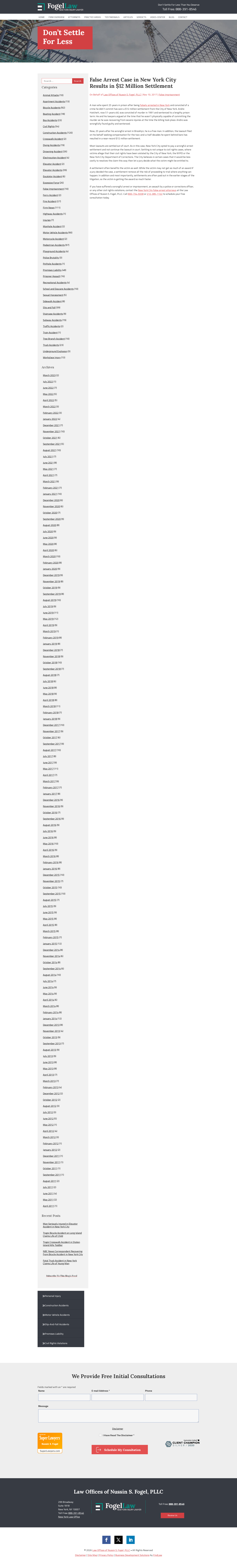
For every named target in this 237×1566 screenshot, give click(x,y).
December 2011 (51, 1156)
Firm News (48, 207)
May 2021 (48, 469)
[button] (234, 1546)
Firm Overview (56, 17)
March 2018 (49, 706)
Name (41, 1391)
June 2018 (48, 687)
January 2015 (50, 943)
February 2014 (51, 1012)
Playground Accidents (54, 251)
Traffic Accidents (51, 326)
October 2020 (50, 512)
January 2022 (50, 419)
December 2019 (51, 575)
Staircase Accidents (53, 313)
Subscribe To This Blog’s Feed (61, 1275)
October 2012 (50, 1099)
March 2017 (49, 781)
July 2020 (48, 531)
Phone (148, 1391)
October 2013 (50, 1037)
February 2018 (51, 712)
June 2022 (48, 387)
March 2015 (49, 931)
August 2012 (49, 1106)
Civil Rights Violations (56, 1343)
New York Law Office (69, 1517)
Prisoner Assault (51, 276)
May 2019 (48, 618)
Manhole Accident (52, 226)
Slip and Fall (49, 307)
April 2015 (48, 924)
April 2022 (48, 400)
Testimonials (112, 17)
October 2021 (50, 437)
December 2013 (51, 1024)
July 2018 (48, 681)
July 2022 (48, 381)
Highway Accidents (53, 213)
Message (43, 1406)
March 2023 (49, 375)
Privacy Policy (106, 1555)
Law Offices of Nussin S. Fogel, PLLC (122, 94)
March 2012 (49, 1137)
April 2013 (48, 1074)
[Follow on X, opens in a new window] (118, 1540)
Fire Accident (49, 201)
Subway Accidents (52, 320)
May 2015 (48, 918)
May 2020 (48, 543)
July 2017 (48, 756)
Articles (128, 17)
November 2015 (51, 881)
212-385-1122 (155, 194)
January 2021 (50, 493)
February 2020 (51, 562)
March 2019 (49, 631)
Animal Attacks (51, 95)
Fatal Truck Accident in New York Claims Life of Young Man (60, 1262)
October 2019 (50, 587)
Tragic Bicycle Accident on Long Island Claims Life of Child (62, 1234)
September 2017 (52, 743)
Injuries (47, 220)
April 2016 (48, 849)
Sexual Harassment (53, 295)
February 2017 (51, 787)
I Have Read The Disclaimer (118, 1435)
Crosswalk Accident (53, 138)
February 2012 (51, 1143)
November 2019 (51, 581)
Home (42, 17)
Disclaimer (117, 1429)
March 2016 (49, 856)
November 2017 (51, 731)
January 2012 (50, 1149)
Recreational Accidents (55, 282)
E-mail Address (101, 1391)
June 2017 (48, 762)
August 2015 (49, 899)
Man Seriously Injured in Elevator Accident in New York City (60, 1225)
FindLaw (157, 1555)
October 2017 (50, 737)
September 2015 (52, 893)
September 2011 (52, 1174)
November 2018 (51, 656)
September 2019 (52, 593)
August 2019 (49, 600)
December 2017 (51, 725)
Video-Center (157, 17)
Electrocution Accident (54, 157)
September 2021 (52, 443)
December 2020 (51, 500)
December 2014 (51, 949)
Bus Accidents (50, 120)
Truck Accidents (51, 345)
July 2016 (48, 831)
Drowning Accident (53, 151)
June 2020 (48, 537)
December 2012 (51, 1093)
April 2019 (48, 625)
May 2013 (48, 1068)
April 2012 (48, 1131)
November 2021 (51, 431)
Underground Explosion (55, 351)
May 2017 (48, 768)
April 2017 (48, 775)
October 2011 (50, 1168)
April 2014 (48, 999)
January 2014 (50, 1018)
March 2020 (49, 556)
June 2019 (48, 612)
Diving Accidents (51, 145)
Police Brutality (51, 257)
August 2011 (49, 1181)
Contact (182, 17)
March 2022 (49, 406)
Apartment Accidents (54, 101)
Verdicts (141, 17)
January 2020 (50, 568)
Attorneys (74, 17)
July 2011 (48, 1187)
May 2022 (48, 394)
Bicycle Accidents (51, 107)
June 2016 (48, 837)
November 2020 (51, 506)
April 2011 (48, 1206)
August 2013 (49, 1049)
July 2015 (48, 906)
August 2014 (49, 974)
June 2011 (48, 1193)
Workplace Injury (52, 357)
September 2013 (52, 1043)
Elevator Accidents (52, 170)
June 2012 (48, 1118)
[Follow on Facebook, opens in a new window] (106, 1540)
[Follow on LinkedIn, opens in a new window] (130, 1540)
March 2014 (49, 1006)
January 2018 (50, 718)
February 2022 (51, 412)
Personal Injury (53, 1296)
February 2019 (51, 637)
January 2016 (50, 868)
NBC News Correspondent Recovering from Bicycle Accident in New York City (63, 1253)
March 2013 (49, 1081)
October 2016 (50, 812)
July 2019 (48, 606)
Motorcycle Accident (53, 238)
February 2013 (51, 1087)
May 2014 (48, 993)
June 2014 (48, 987)
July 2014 (48, 981)
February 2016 (51, 862)
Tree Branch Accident (54, 338)
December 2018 (51, 650)
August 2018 (49, 675)
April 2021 (48, 475)
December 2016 (51, 799)
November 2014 (51, 956)
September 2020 (52, 519)
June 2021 (48, 462)
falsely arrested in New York (155, 105)
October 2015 (50, 887)
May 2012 (48, 1124)
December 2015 (51, 874)
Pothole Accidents (52, 263)
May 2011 (48, 1199)
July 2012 (48, 1112)
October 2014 (50, 962)
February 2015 (51, 937)
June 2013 (48, 1062)
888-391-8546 (186, 9)
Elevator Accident (52, 163)
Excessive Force (51, 182)
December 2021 (51, 425)
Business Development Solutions (132, 1555)
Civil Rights (49, 126)
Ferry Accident (50, 195)
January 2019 (50, 643)
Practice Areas (92, 17)
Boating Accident (51, 113)
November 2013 (51, 1031)
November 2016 (51, 806)
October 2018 (50, 662)
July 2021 (48, 456)
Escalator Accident (52, 176)
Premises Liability (52, 270)
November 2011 (51, 1162)
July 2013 (48, 1056)
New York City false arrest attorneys (157, 190)
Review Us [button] (172, 1515)
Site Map (92, 1555)
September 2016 (52, 818)
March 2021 (49, 481)
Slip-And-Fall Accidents (57, 1324)
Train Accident (50, 332)
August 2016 (49, 825)
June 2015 (48, 912)
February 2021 (51, 487)
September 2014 (52, 968)
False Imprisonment (169, 94)
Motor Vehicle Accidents (55, 232)
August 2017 (49, 750)
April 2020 (48, 550)
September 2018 (52, 668)
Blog (171, 17)
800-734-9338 (136, 194)
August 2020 (49, 525)
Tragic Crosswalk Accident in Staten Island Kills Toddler (61, 1244)
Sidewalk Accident (52, 301)
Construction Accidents (55, 132)
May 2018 (48, 693)
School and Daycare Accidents (58, 288)
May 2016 (48, 843)
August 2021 (49, 450)
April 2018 (48, 700)
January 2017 (50, 793)
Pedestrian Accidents (54, 245)
